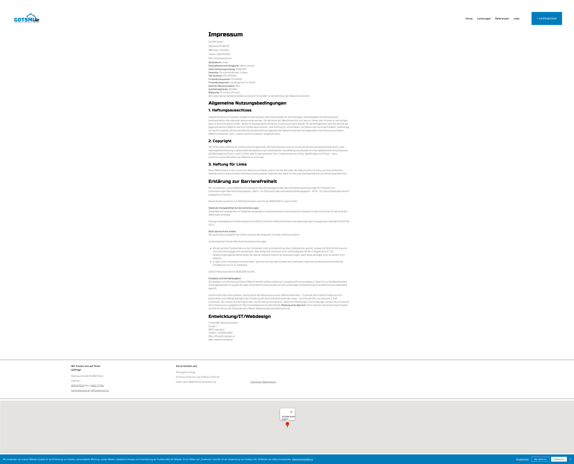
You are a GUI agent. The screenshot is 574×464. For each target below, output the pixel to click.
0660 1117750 (97, 385)
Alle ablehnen (540, 459)
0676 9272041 (77, 385)
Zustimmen (559, 459)
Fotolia (235, 92)
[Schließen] (570, 459)
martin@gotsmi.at (80, 390)
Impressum (256, 381)
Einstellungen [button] (522, 459)
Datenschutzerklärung (302, 459)
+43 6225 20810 (224, 332)
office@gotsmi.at (223, 58)
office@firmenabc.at (224, 336)
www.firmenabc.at (223, 339)
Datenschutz (269, 381)
